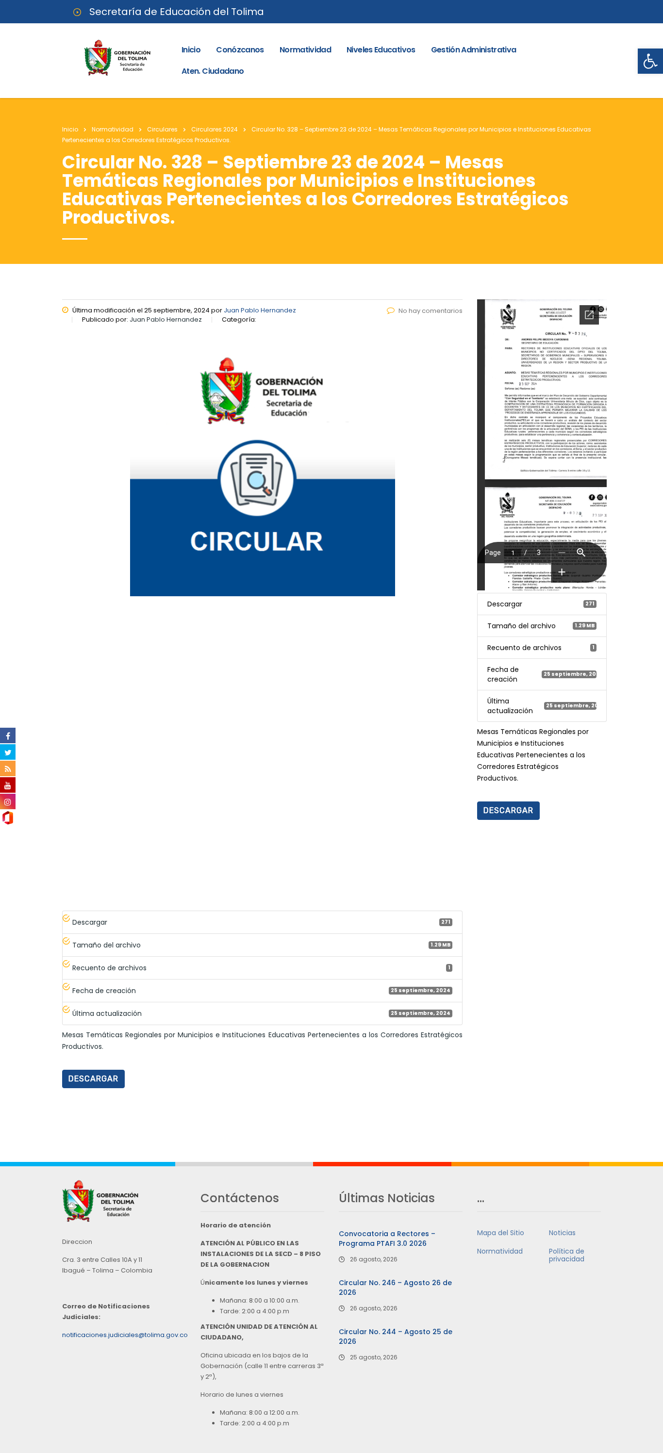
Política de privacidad (566, 1255)
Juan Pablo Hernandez (260, 310)
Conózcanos (240, 49)
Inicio (191, 49)
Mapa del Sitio (500, 1233)
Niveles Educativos (381, 49)
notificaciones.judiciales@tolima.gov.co (125, 1334)
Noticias (562, 1233)
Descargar (93, 1078)
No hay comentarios (430, 310)
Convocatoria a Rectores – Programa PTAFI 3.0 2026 (387, 1238)
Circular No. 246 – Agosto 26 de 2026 (395, 1287)
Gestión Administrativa (473, 49)
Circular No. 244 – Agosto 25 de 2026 (395, 1336)
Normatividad (305, 49)
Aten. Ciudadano (213, 71)
